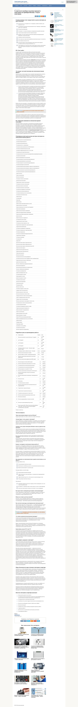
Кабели (34, 5)
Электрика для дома (20, 1)
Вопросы (39, 5)
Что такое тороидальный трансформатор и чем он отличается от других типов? (58, 39)
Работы (30, 5)
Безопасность (44, 5)
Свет (21, 5)
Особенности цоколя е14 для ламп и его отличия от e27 (58, 44)
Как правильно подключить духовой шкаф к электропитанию (59, 30)
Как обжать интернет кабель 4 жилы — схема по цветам (58, 25)
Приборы (16, 5)
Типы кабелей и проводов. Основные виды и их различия (58, 34)
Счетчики (25, 5)
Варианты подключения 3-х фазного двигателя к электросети (58, 21)
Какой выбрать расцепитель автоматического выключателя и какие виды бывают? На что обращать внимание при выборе (58, 15)
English (62, 2)
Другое (50, 5)
